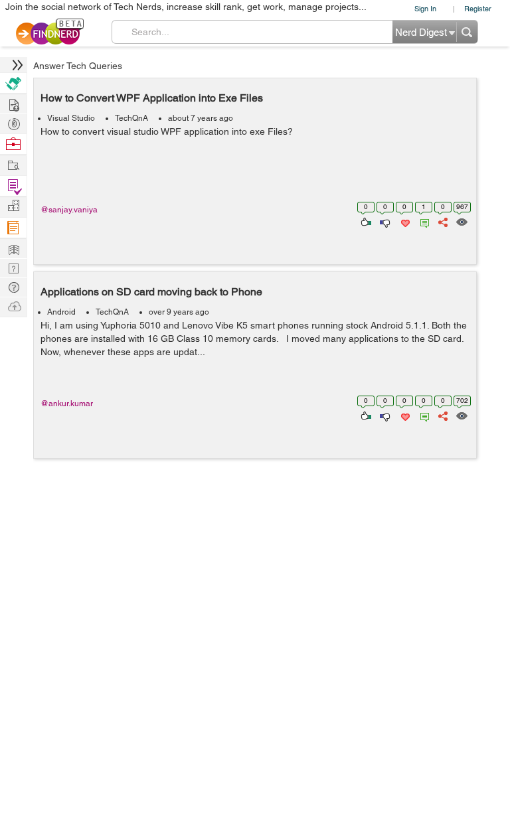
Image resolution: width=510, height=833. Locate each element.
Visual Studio (71, 118)
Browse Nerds (13, 122)
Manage (13, 186)
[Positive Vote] (365, 221)
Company (13, 206)
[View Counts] (461, 221)
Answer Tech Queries (77, 65)
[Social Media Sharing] (442, 221)
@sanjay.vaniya (69, 209)
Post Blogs (13, 305)
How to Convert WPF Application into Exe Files (152, 98)
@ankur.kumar (67, 403)
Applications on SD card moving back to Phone (151, 291)
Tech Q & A (13, 267)
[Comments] (422, 221)
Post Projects (13, 103)
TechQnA (131, 118)
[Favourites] (404, 221)
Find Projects (13, 164)
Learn (13, 228)
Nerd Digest (13, 248)
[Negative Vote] (384, 221)
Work (13, 144)
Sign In (425, 8)
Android (61, 312)
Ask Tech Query (13, 286)
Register (477, 8)
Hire (13, 83)
